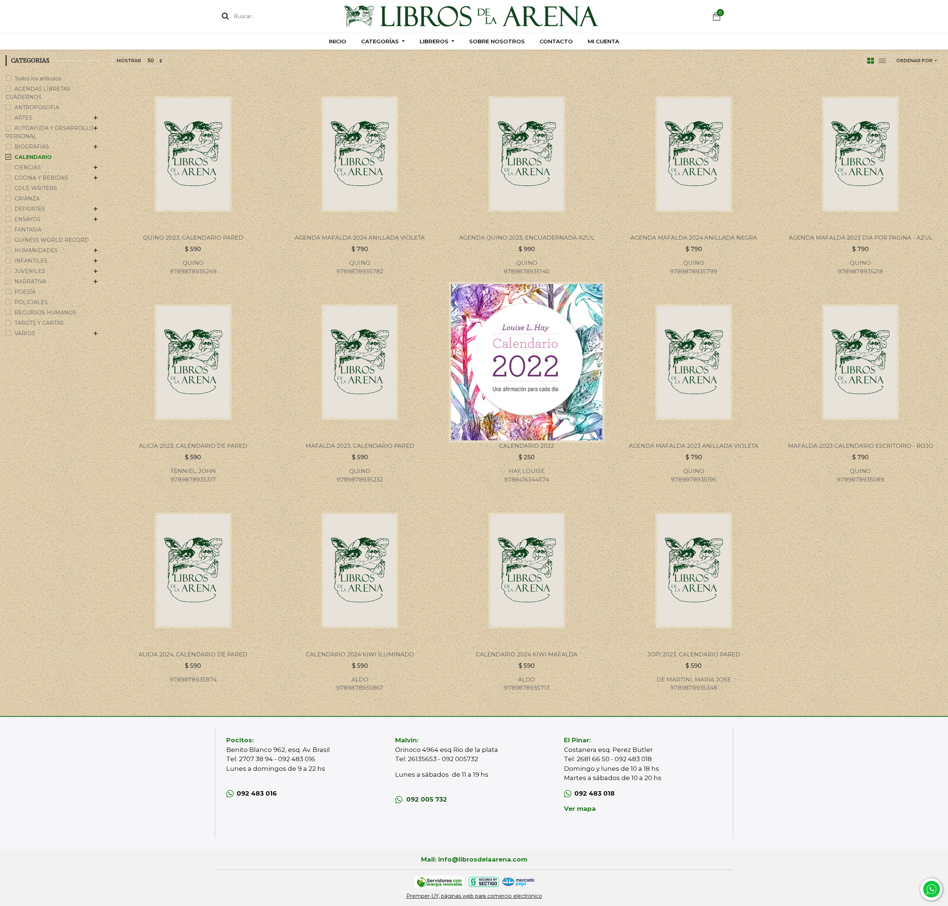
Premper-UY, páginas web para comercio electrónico (474, 896)
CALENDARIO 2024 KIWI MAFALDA (527, 654)
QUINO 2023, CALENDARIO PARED (193, 237)
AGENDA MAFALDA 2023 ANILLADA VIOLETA (693, 445)
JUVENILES (29, 271)
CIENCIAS (27, 167)
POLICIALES (31, 302)
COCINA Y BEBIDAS (41, 177)
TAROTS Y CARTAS (39, 323)
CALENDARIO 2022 (526, 445)
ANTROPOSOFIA (36, 107)
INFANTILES (30, 260)
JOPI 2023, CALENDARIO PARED (693, 654)
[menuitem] (337, 41)
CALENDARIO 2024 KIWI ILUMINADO (360, 654)
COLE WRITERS (35, 188)
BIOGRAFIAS (31, 146)
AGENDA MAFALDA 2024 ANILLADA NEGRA (694, 237)
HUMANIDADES (36, 250)
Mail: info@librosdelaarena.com (474, 859)
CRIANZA (27, 198)
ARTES (23, 117)
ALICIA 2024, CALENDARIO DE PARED (192, 654)
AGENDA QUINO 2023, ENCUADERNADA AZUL (526, 237)
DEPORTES (29, 209)
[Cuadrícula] (871, 60)
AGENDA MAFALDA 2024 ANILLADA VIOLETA (360, 237)
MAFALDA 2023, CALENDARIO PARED (360, 445)
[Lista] (882, 60)
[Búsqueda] (225, 16)
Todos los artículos (37, 78)
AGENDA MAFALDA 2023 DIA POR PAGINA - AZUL (860, 237)
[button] (916, 60)
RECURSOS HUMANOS (45, 312)
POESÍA (25, 292)
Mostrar (129, 60)
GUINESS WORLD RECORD (51, 240)
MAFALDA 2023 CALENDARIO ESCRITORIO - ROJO (860, 445)
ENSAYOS (27, 219)
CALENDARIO (33, 157)
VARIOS (24, 333)
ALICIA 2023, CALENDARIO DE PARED (193, 445)
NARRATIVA (30, 281)
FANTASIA (27, 229)
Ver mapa (580, 808)
